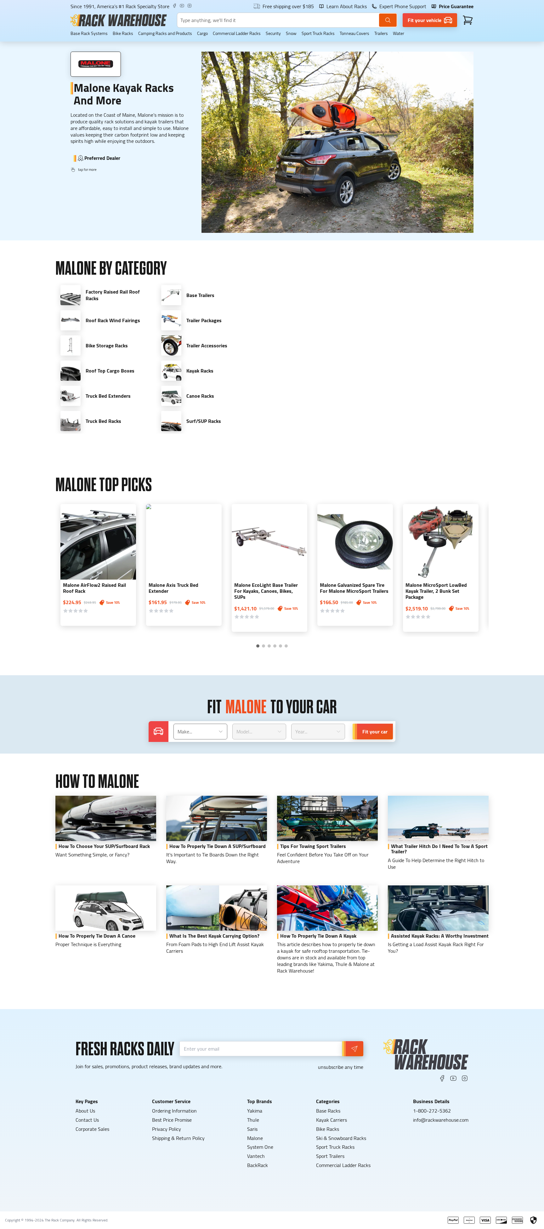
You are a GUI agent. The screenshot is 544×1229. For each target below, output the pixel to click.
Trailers (381, 33)
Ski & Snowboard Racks (341, 1138)
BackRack (257, 1165)
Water (398, 33)
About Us (85, 1110)
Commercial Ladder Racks (237, 33)
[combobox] (200, 731)
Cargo (202, 33)
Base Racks (328, 1110)
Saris (252, 1129)
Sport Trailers (330, 1156)
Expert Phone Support (402, 6)
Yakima (254, 1110)
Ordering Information (174, 1110)
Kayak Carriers (331, 1120)
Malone (255, 1138)
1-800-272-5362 (432, 1110)
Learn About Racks (346, 6)
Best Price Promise (172, 1120)
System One (260, 1147)
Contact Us (87, 1120)
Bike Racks (123, 33)
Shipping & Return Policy (178, 1138)
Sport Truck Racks (318, 33)
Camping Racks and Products (165, 33)
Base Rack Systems (89, 33)
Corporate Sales (92, 1129)
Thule (253, 1120)
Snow (291, 33)
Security (273, 33)
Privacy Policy (166, 1129)
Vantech (256, 1156)
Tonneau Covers (354, 33)
